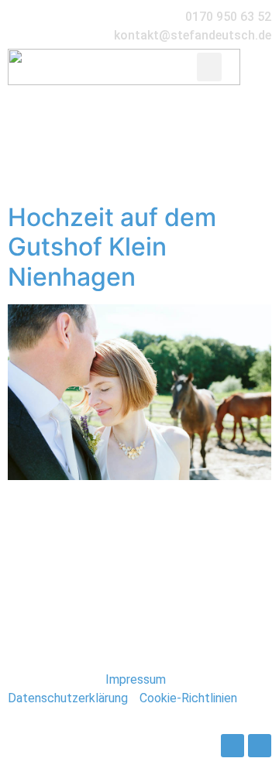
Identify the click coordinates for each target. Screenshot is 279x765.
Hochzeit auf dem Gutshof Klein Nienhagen (112, 247)
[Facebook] (232, 745)
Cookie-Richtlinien (188, 698)
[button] (209, 67)
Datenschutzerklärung (68, 698)
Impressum (135, 679)
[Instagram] (259, 745)
